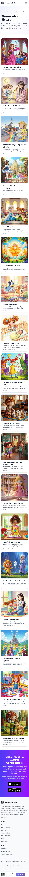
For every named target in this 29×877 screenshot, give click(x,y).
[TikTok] (5, 817)
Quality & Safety (6, 833)
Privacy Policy (5, 851)
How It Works (5, 827)
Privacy (9, 865)
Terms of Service (6, 854)
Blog (2, 838)
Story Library (10, 12)
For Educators (5, 835)
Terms (14, 865)
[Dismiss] (27, 874)
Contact (20, 865)
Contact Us (4, 849)
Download (4, 841)
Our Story (4, 830)
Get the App (20, 874)
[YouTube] (2, 817)
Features (4, 825)
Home (2, 12)
